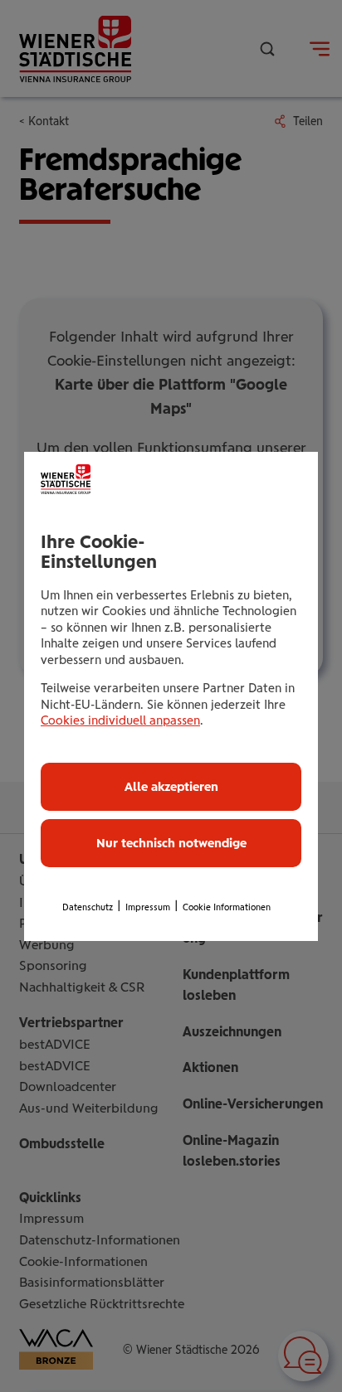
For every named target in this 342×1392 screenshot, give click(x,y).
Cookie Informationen (227, 907)
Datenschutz (87, 907)
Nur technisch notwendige (171, 843)
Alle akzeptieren (171, 786)
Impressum (147, 907)
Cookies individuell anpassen (120, 720)
